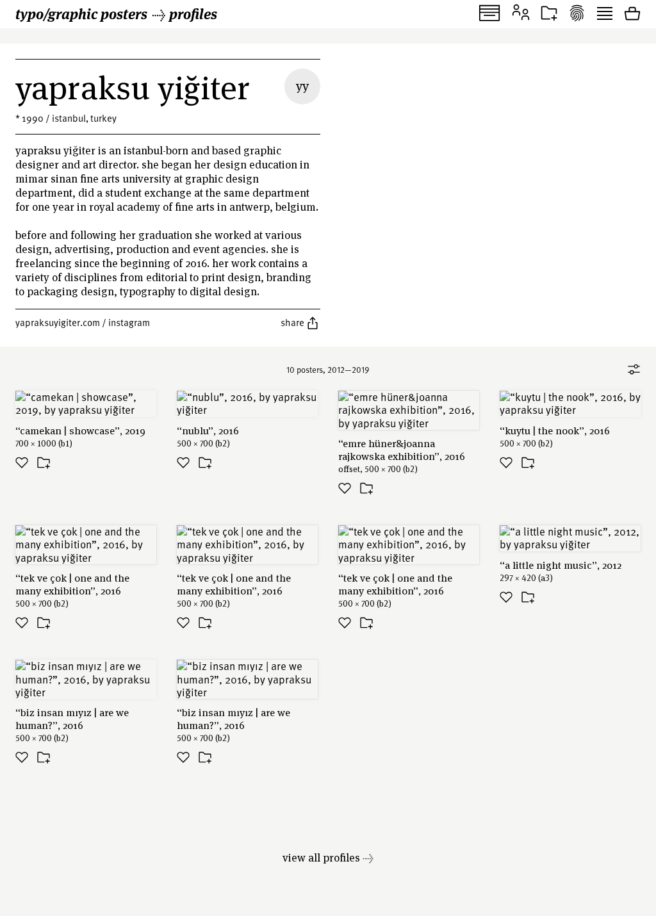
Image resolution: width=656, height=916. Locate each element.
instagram (129, 322)
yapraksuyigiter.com (57, 322)
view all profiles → (328, 857)
